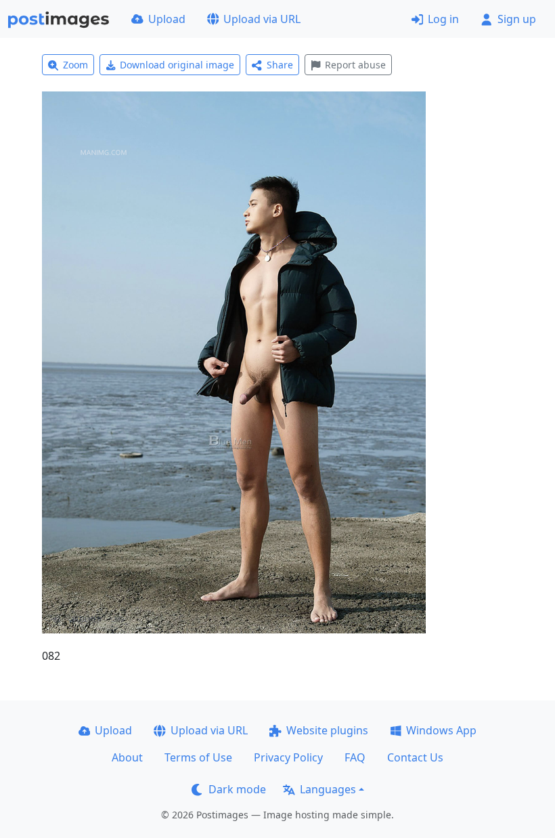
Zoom (75, 64)
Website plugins (327, 730)
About (127, 757)
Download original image (177, 64)
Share (280, 64)
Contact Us (415, 757)
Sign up (516, 19)
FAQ (355, 757)
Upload (166, 19)
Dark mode (237, 789)
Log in (443, 19)
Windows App (441, 730)
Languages (328, 789)
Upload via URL (262, 19)
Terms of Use (198, 757)
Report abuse (355, 64)
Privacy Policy (288, 757)
